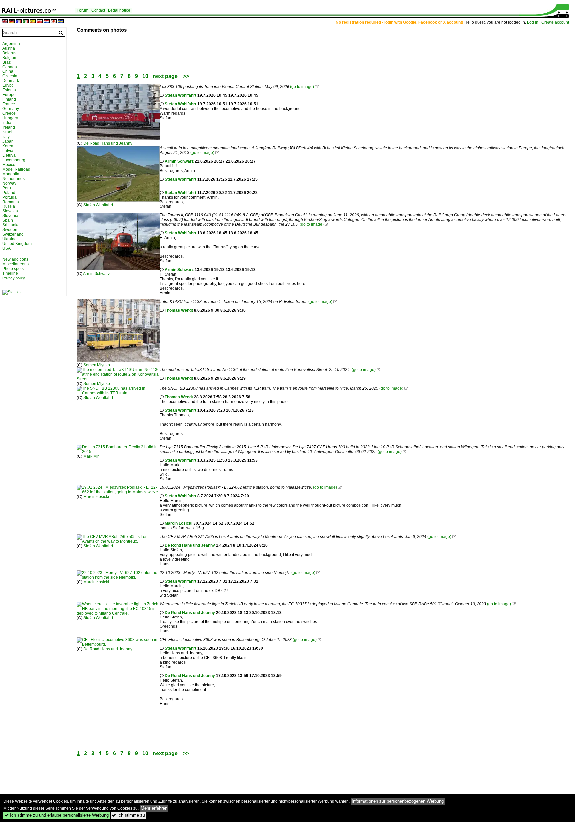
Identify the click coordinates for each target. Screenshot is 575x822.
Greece (9, 113)
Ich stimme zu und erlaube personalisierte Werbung (56, 815)
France (8, 104)
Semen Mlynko (96, 365)
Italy (6, 136)
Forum (82, 10)
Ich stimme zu (128, 815)
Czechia (9, 76)
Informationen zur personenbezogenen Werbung (398, 801)
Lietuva (9, 155)
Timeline (10, 273)
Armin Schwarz (179, 161)
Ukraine (9, 239)
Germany (10, 108)
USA (6, 248)
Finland (9, 99)
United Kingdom (17, 243)
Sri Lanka (11, 225)
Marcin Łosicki (96, 496)
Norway (9, 183)
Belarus (9, 53)
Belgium (9, 57)
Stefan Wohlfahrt (180, 95)
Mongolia (10, 174)
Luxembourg (13, 160)
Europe (9, 94)
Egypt (7, 85)
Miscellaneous (15, 264)
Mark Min (91, 456)
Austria (8, 48)
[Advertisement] (198, 48)
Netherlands (13, 178)
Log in (532, 22)
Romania (10, 202)
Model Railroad (16, 169)
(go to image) (302, 86)
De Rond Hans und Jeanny (107, 143)
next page (165, 76)
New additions (15, 259)
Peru (6, 188)
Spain (7, 220)
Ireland (8, 127)
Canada (9, 67)
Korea (7, 146)
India (6, 122)
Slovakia (10, 211)
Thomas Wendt (179, 310)
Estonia (9, 90)
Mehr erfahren (154, 808)
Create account (555, 22)
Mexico (8, 164)
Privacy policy (13, 278)
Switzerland (13, 234)
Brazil (7, 62)
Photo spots (13, 268)
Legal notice (119, 10)
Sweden (9, 229)
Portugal (10, 197)
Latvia (7, 150)
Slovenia (10, 215)
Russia (8, 206)
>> (186, 76)
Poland (8, 192)
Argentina (11, 43)
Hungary (10, 118)
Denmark (10, 80)
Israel (7, 132)
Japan (8, 141)
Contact (98, 10)
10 (145, 76)
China (7, 71)
